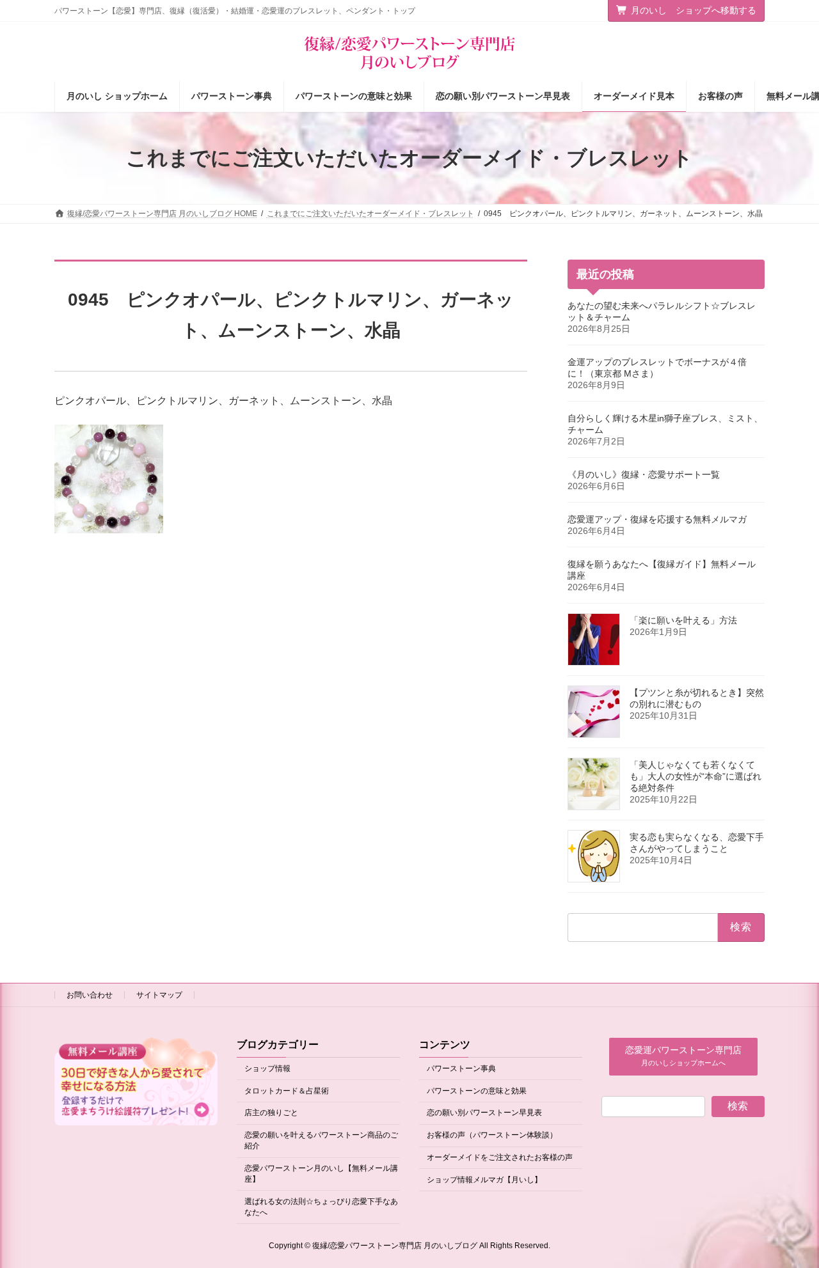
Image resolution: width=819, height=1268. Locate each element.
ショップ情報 (267, 1068)
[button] (683, 1057)
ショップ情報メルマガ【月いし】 (484, 1179)
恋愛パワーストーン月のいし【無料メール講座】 (321, 1174)
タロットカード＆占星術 (286, 1090)
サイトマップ (159, 994)
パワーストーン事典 (461, 1068)
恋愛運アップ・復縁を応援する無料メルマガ (657, 519)
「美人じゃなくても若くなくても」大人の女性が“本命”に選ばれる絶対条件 (695, 776)
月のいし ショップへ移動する (693, 10)
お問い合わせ (90, 994)
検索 (738, 1105)
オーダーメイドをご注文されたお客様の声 (500, 1157)
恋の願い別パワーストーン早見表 (484, 1113)
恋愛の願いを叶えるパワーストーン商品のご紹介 (321, 1141)
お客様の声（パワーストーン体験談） (492, 1135)
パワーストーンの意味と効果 (477, 1090)
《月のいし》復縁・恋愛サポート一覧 (644, 474)
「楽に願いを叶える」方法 (683, 620)
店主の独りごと (271, 1113)
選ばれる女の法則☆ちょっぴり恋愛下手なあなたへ (321, 1207)
